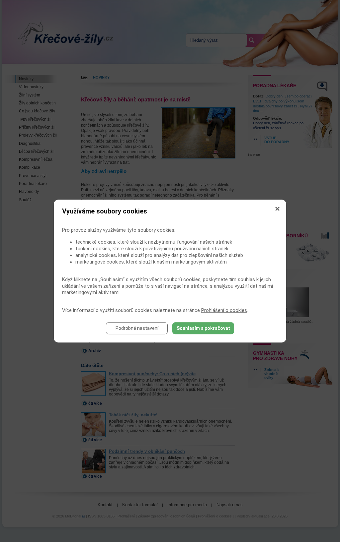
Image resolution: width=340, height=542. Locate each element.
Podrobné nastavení (137, 328)
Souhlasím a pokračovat (203, 328)
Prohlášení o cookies (224, 310)
